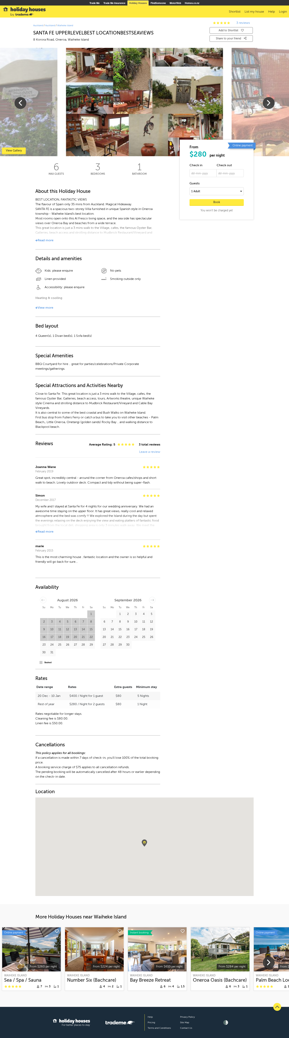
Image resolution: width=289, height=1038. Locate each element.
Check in (196, 165)
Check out (224, 165)
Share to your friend (229, 38)
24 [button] (51, 644)
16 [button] (43, 637)
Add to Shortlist (228, 30)
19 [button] (67, 637)
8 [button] (91, 621)
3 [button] (52, 621)
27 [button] (75, 644)
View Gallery (14, 150)
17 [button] (52, 637)
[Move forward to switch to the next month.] (152, 600)
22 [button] (91, 637)
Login (283, 11)
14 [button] (83, 629)
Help (150, 1017)
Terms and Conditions (159, 1028)
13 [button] (75, 629)
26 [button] (67, 644)
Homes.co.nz (192, 3)
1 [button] (91, 614)
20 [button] (75, 637)
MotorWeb (175, 3)
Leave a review (149, 452)
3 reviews (243, 23)
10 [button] (51, 629)
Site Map (184, 1022)
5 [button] (67, 621)
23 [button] (44, 644)
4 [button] (60, 621)
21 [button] (83, 637)
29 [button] (91, 644)
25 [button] (59, 644)
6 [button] (75, 621)
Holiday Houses (138, 3)
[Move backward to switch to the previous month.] (43, 600)
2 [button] (44, 621)
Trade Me (94, 3)
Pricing (151, 1022)
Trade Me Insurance (114, 3)
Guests (195, 183)
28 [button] (83, 644)
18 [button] (59, 637)
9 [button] (44, 629)
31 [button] (51, 652)
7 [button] (83, 621)
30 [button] (44, 652)
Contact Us (186, 1028)
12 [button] (67, 629)
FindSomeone (158, 3)
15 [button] (91, 629)
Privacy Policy (187, 1017)
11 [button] (59, 629)
